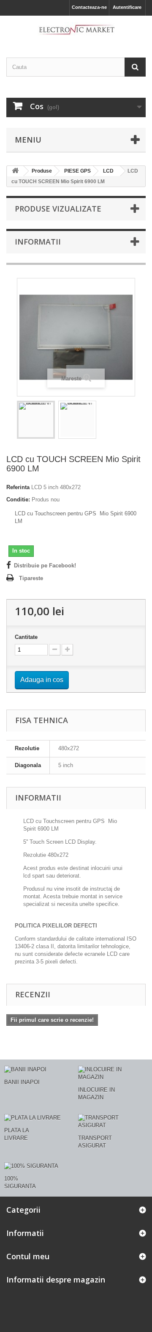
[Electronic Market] (76, 29)
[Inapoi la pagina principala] (15, 171)
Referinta (18, 487)
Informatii (38, 242)
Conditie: (18, 499)
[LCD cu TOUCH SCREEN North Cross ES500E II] (35, 419)
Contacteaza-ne (89, 7)
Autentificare (127, 7)
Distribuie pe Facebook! (45, 565)
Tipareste (31, 578)
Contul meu (27, 1256)
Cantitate (26, 637)
